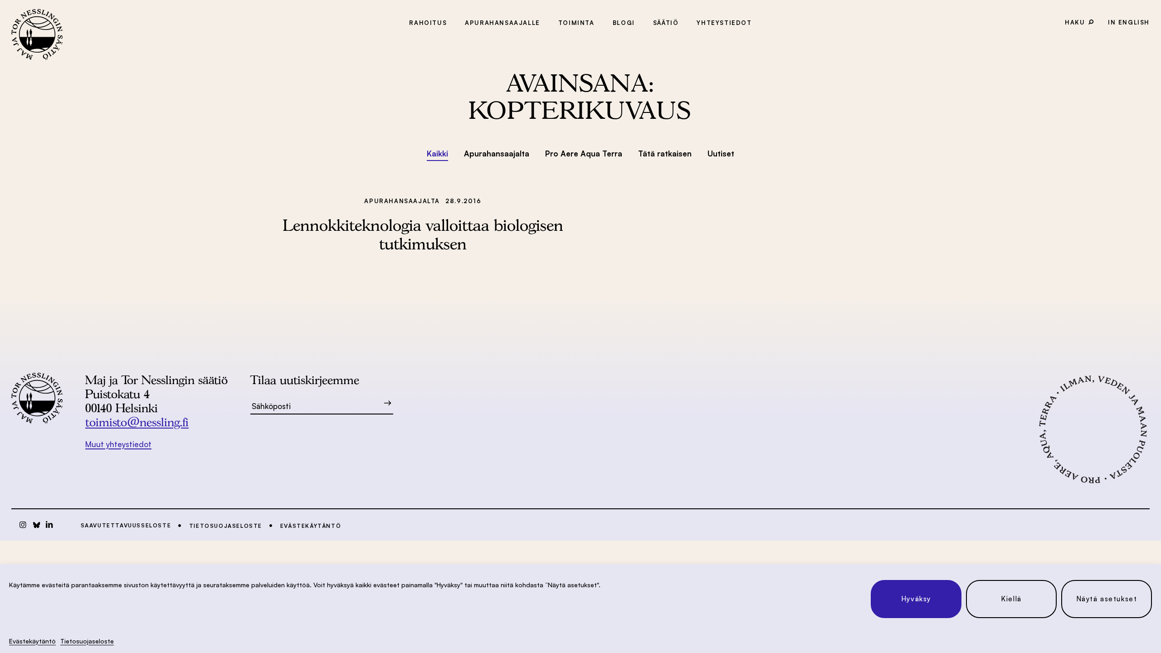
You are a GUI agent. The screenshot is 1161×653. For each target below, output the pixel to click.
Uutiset (720, 153)
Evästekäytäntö (32, 641)
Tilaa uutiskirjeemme (304, 380)
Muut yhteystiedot (118, 444)
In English (1129, 22)
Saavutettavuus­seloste (126, 525)
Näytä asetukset (1106, 599)
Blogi (624, 22)
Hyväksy (916, 599)
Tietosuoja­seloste (87, 641)
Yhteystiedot (724, 22)
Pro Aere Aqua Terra (583, 153)
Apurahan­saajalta (496, 153)
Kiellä (1011, 599)
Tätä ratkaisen (665, 153)
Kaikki (437, 153)
